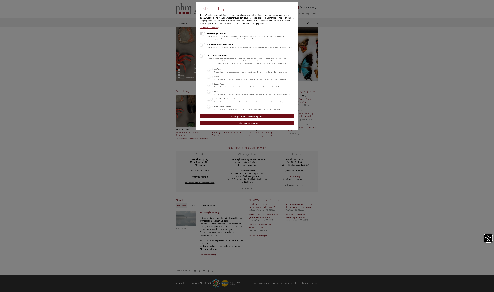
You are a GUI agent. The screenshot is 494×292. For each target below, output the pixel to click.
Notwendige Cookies (216, 33)
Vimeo (216, 76)
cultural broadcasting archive (225, 99)
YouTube (217, 69)
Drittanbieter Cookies (217, 55)
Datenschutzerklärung (209, 27)
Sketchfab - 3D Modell (222, 106)
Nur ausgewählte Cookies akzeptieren (247, 116)
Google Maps (219, 84)
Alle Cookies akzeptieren (247, 123)
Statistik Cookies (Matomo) (220, 44)
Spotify (216, 91)
